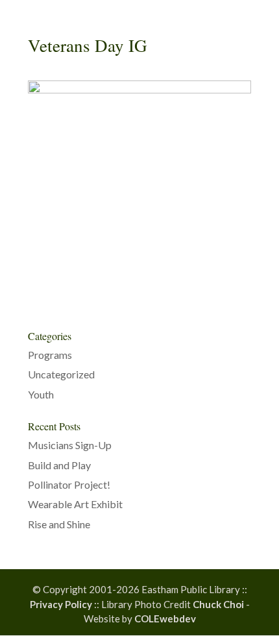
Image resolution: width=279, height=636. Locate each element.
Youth (41, 394)
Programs (50, 355)
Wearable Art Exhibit (75, 504)
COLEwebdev (165, 618)
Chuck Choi (218, 604)
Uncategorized (61, 374)
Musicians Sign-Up (70, 445)
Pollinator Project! (69, 484)
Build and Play (59, 465)
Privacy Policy (61, 604)
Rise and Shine (59, 524)
